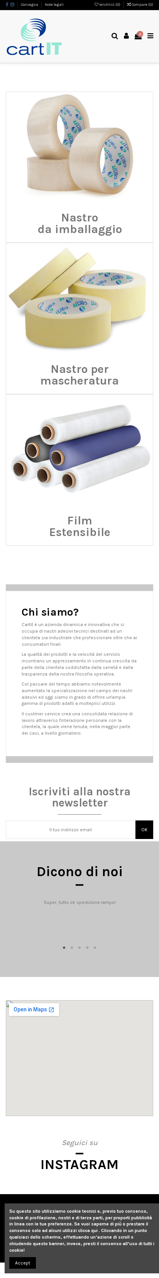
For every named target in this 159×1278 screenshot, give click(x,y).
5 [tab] (95, 948)
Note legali (54, 4)
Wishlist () (109, 4)
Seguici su (80, 1142)
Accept (22, 1263)
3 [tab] (79, 948)
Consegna (30, 4)
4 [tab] (87, 948)
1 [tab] (64, 948)
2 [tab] (72, 948)
